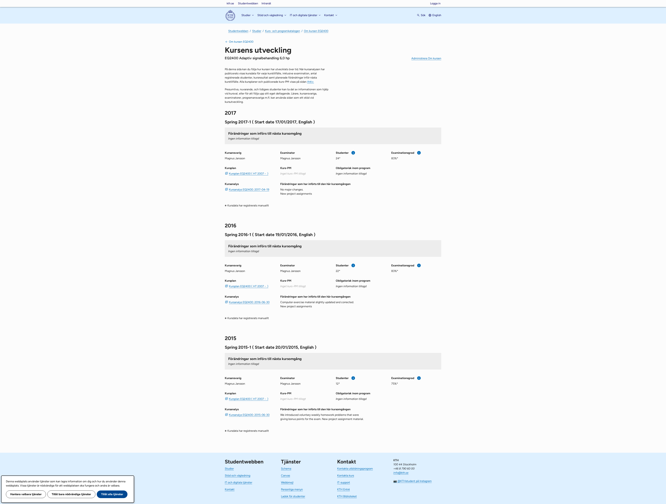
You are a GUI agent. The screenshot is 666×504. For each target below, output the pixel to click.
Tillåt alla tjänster (112, 494)
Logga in (435, 3)
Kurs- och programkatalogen (282, 31)
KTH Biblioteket (347, 496)
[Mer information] (353, 153)
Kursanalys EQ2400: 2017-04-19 (249, 189)
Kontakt (229, 489)
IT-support (343, 482)
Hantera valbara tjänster (26, 494)
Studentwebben (248, 3)
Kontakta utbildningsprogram (355, 468)
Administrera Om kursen (426, 58)
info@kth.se (400, 472)
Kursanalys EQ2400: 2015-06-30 (249, 414)
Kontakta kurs (345, 475)
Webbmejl (287, 482)
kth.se (230, 3)
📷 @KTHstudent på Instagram (412, 481)
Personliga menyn (292, 489)
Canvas (285, 475)
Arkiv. (310, 81)
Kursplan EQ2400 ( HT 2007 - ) (248, 173)
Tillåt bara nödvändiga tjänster (71, 494)
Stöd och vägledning (237, 475)
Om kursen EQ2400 (316, 31)
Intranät (266, 3)
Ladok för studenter (293, 496)
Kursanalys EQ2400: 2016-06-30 (249, 302)
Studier (256, 31)
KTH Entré (343, 489)
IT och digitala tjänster (238, 482)
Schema (286, 468)
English (436, 15)
